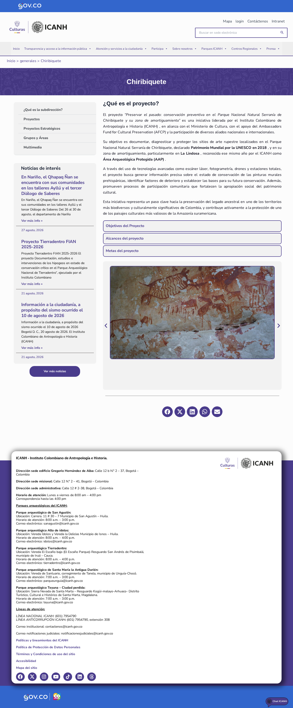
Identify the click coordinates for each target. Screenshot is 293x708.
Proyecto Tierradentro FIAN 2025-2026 (48, 244)
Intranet (278, 21)
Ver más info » (32, 221)
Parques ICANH (211, 49)
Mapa (227, 21)
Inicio (16, 49)
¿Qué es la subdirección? (43, 109)
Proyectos (32, 119)
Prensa (271, 49)
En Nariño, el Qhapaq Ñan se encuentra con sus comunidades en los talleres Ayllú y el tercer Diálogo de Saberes (52, 185)
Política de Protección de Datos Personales (48, 647)
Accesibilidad (26, 661)
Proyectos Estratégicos (42, 128)
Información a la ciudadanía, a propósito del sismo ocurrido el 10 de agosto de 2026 (52, 310)
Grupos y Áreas (36, 138)
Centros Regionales (244, 49)
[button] (282, 32)
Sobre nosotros (182, 49)
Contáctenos (257, 21)
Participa (157, 49)
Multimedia (33, 147)
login (240, 21)
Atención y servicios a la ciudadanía (119, 49)
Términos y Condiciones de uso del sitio (45, 654)
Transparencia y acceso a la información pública (55, 49)
